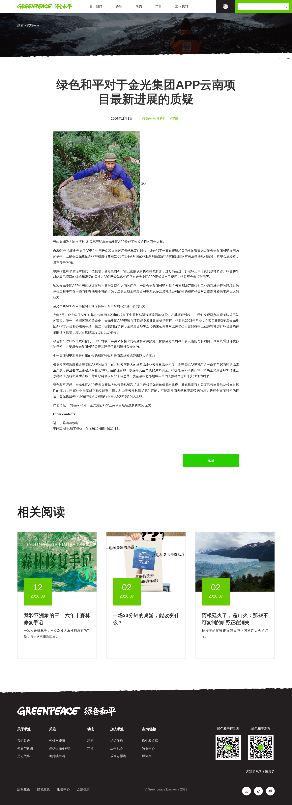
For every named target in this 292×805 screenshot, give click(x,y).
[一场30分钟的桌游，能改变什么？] (146, 561)
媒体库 (147, 756)
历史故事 (23, 756)
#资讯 (174, 118)
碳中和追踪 (150, 740)
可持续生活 (57, 756)
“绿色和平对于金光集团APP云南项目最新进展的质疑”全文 (110, 405)
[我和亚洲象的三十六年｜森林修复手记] (57, 561)
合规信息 (83, 789)
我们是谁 (23, 740)
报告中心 (63, 789)
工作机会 (116, 748)
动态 (138, 6)
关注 (119, 6)
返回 (211, 460)
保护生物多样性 (60, 748)
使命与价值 (25, 748)
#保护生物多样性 (154, 118)
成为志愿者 (118, 756)
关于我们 (95, 6)
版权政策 (23, 789)
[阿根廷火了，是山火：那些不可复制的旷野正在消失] (235, 561)
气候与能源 (57, 740)
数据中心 (148, 748)
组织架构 (116, 740)
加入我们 (181, 6)
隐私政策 (43, 789)
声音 (158, 6)
